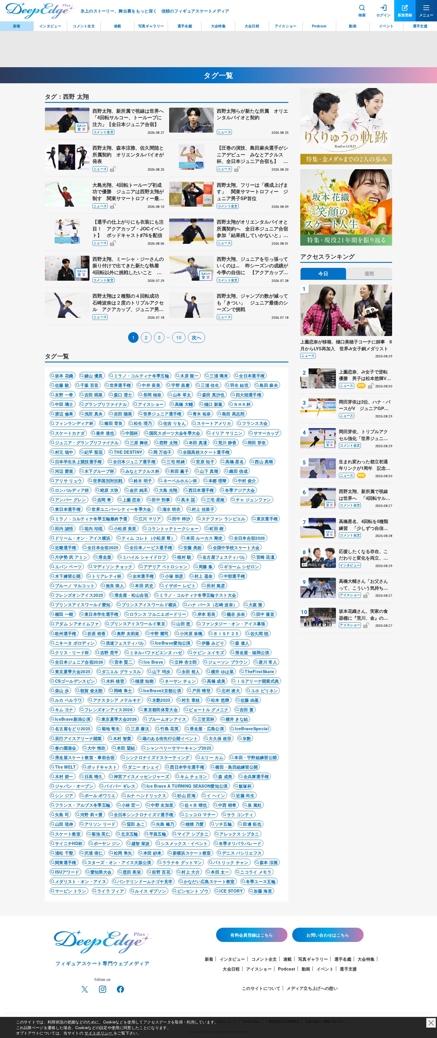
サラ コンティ (240, 814)
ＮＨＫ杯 (242, 404)
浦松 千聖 (64, 853)
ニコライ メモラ (255, 872)
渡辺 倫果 (64, 414)
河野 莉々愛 (91, 814)
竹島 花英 (169, 728)
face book (120, 989)
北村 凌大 (230, 690)
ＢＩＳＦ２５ (226, 633)
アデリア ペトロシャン (166, 566)
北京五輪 (129, 834)
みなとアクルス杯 (142, 471)
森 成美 (225, 776)
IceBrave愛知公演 (173, 643)
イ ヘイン (216, 795)
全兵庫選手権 (256, 776)
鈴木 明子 (143, 480)
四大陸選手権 (248, 395)
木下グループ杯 (99, 471)
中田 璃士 (64, 404)
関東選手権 (65, 862)
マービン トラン (70, 891)
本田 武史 (144, 585)
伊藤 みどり (213, 643)
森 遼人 (242, 643)
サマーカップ (266, 433)
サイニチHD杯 (68, 843)
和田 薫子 (179, 471)
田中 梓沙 (181, 519)
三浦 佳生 (210, 385)
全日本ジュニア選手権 (134, 461)
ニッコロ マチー (200, 814)
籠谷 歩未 (236, 614)
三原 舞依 (139, 442)
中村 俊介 (247, 480)
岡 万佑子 (162, 452)
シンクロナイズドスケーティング (158, 757)
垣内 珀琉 (93, 528)
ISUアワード (67, 872)
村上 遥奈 (203, 576)
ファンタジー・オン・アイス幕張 (233, 623)
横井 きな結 (237, 719)
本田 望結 (126, 748)
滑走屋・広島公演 (207, 728)
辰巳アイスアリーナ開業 (78, 738)
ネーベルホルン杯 (180, 480)
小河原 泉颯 (191, 633)
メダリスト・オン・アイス (80, 881)
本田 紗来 (152, 853)
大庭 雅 (255, 604)
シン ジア (64, 795)
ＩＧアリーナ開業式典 (257, 681)
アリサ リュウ (68, 480)
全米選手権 (143, 576)
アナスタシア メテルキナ (117, 700)
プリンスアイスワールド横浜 (149, 604)
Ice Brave (153, 662)
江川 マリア (150, 519)
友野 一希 (64, 395)
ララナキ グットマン (182, 862)
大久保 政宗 (220, 738)
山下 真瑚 (209, 471)
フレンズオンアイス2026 (108, 709)
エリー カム (212, 757)
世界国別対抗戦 (108, 480)
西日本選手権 (201, 490)
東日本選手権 (68, 509)
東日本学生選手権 (101, 614)
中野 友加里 (162, 805)
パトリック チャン (231, 862)
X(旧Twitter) (85, 989)
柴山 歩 (62, 690)
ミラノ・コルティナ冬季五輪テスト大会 (197, 595)
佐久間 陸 (259, 633)
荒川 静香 (227, 442)
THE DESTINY (128, 452)
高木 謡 (188, 499)
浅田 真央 (93, 414)
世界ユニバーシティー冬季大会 (121, 509)
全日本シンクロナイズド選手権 (143, 814)
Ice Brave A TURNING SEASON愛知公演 (187, 786)
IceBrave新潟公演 (72, 719)
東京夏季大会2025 (72, 671)
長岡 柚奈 (152, 395)
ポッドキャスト (102, 767)
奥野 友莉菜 (128, 633)
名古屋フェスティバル (223, 557)
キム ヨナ (64, 709)
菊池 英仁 (101, 834)
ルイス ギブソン (150, 891)
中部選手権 (234, 576)
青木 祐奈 (202, 414)
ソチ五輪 (223, 824)
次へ (197, 337)
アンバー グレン (70, 499)
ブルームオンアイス (167, 719)
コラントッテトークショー (173, 528)
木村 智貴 (122, 738)
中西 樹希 (227, 805)
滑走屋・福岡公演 (252, 652)
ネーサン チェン (180, 681)
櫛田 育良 (113, 423)
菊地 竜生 (111, 728)
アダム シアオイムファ (77, 623)
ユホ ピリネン (264, 690)
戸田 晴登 (201, 690)
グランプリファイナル (105, 404)
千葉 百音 (89, 385)
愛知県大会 (101, 872)
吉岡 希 (104, 499)
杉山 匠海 (186, 795)
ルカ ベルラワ (68, 700)
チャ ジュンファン (253, 499)
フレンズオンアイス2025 (79, 595)
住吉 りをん (174, 423)
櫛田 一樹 (64, 614)
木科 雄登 (115, 681)
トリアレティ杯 (106, 576)
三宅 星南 (215, 499)
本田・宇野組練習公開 (255, 757)
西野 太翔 (168, 442)
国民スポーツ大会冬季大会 (174, 433)
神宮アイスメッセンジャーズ (141, 776)
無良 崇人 (115, 585)
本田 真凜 (198, 442)
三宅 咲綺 (175, 461)
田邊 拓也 (252, 824)
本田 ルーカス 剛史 (204, 538)
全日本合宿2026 (249, 538)
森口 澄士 (123, 395)
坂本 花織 (64, 376)
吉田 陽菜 (123, 414)
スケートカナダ (70, 433)
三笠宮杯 (205, 719)
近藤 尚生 (245, 795)
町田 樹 (217, 528)
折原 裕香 (96, 633)
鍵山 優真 (93, 376)
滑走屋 (104, 557)
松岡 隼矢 (123, 853)
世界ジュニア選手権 (162, 414)
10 (179, 337)
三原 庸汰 (140, 728)
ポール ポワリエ (100, 795)
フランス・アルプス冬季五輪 (82, 805)
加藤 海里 (263, 891)
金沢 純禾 (139, 490)
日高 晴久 (93, 776)
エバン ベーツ (68, 566)
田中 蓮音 (265, 614)
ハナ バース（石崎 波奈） (212, 604)
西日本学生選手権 (187, 767)
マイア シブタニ (192, 834)
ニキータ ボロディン (75, 643)
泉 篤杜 (255, 805)
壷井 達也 (105, 433)
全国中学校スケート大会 (236, 547)
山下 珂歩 (161, 671)
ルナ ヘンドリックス (146, 795)
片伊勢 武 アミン (71, 557)
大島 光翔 (168, 490)
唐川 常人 (268, 662)
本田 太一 (220, 872)
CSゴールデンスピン (75, 681)
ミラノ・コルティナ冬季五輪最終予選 (91, 519)
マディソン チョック (113, 566)
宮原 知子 (205, 461)
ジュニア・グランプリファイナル (87, 442)
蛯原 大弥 (109, 490)
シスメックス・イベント (184, 843)
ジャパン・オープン (74, 786)
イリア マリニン (227, 433)
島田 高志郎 (233, 414)
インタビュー (350, 565)
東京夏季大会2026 (119, 719)
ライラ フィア (110, 891)
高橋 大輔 (184, 404)
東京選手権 (267, 519)
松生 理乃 (143, 423)
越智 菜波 (140, 843)
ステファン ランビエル (224, 519)
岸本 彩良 (206, 614)
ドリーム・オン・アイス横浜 (82, 538)
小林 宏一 (131, 805)
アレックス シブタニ (239, 834)
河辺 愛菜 (64, 471)
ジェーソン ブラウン (228, 662)
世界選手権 (120, 385)
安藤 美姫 (192, 547)
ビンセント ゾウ (192, 891)
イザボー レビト (180, 585)
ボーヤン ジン (107, 843)
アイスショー (151, 404)
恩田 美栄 (132, 872)
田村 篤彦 (216, 585)
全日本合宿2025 (103, 547)
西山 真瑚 (264, 461)
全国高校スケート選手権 (206, 452)
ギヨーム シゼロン (241, 566)
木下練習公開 (68, 576)
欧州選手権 (65, 633)
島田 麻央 (269, 385)
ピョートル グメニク (208, 709)
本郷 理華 (217, 480)
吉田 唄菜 (93, 395)
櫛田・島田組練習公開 (236, 767)
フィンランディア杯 (74, 423)
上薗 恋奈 (131, 499)
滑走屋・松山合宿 (131, 595)
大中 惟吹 (96, 748)
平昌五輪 (157, 834)
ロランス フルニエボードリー (158, 614)
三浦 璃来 (219, 376)
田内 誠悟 (64, 528)
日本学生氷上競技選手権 (78, 461)
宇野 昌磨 (180, 385)
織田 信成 (238, 471)
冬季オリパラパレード (240, 843)
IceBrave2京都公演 (162, 690)
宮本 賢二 (123, 662)
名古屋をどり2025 (72, 728)
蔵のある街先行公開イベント (170, 738)
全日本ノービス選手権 (151, 547)
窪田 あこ (136, 824)
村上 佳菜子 (203, 509)
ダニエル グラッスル (121, 671)
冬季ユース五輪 (261, 881)
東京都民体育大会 (161, 709)
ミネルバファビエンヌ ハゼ (156, 652)
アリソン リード (100, 824)
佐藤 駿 (62, 385)
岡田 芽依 (257, 442)
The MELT (65, 767)
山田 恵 (183, 623)
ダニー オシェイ (143, 767)
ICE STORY (231, 891)
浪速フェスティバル (125, 643)
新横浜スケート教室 (192, 853)
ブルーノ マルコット (75, 585)
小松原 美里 (125, 528)
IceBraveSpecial (252, 728)
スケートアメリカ (214, 423)
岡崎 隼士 (123, 690)
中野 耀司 (159, 633)
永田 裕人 (191, 671)
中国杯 (131, 433)
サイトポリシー (99, 1033)
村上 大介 (190, 872)
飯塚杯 (245, 786)
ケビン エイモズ (208, 652)
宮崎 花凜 (265, 557)
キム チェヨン (193, 776)
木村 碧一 (64, 776)
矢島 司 (62, 814)
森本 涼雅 (269, 862)
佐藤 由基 (249, 700)
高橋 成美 (216, 681)
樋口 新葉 (213, 404)
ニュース (224, 132)
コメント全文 (103, 132)
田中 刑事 (161, 499)
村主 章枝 (191, 700)
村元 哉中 (64, 452)
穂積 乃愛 (195, 824)
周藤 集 (206, 566)
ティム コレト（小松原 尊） (148, 538)
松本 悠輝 (220, 700)
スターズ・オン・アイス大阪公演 (119, 862)
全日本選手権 (252, 376)
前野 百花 (161, 872)
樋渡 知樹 (144, 681)
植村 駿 (184, 557)
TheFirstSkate (259, 671)
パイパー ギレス (120, 786)
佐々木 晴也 (196, 805)
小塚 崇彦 (174, 576)
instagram (103, 989)
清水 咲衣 (171, 509)
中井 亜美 (151, 385)
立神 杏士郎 (186, 662)
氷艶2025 (161, 700)
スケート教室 (68, 834)
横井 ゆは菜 (222, 671)
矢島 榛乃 (165, 824)
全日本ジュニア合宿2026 (79, 662)
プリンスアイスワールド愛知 (82, 604)
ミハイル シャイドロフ (144, 557)
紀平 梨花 (93, 452)
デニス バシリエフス (242, 853)
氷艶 (247, 738)
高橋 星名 (234, 461)
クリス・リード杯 (72, 652)
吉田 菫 (247, 709)
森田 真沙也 (213, 395)
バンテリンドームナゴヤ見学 (144, 881)
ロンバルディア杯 (72, 490)
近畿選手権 (65, 547)
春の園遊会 (65, 748)
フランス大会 (255, 423)
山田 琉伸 (64, 824)
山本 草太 (182, 395)
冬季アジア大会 (240, 490)
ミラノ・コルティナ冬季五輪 (141, 376)
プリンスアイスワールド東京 (137, 623)
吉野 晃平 (109, 652)
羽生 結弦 (239, 385)
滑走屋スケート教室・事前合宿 (84, 757)
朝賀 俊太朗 (91, 690)
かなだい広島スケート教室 (209, 881)
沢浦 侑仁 (93, 853)
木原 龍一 (189, 376)
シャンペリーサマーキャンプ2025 (178, 748)
